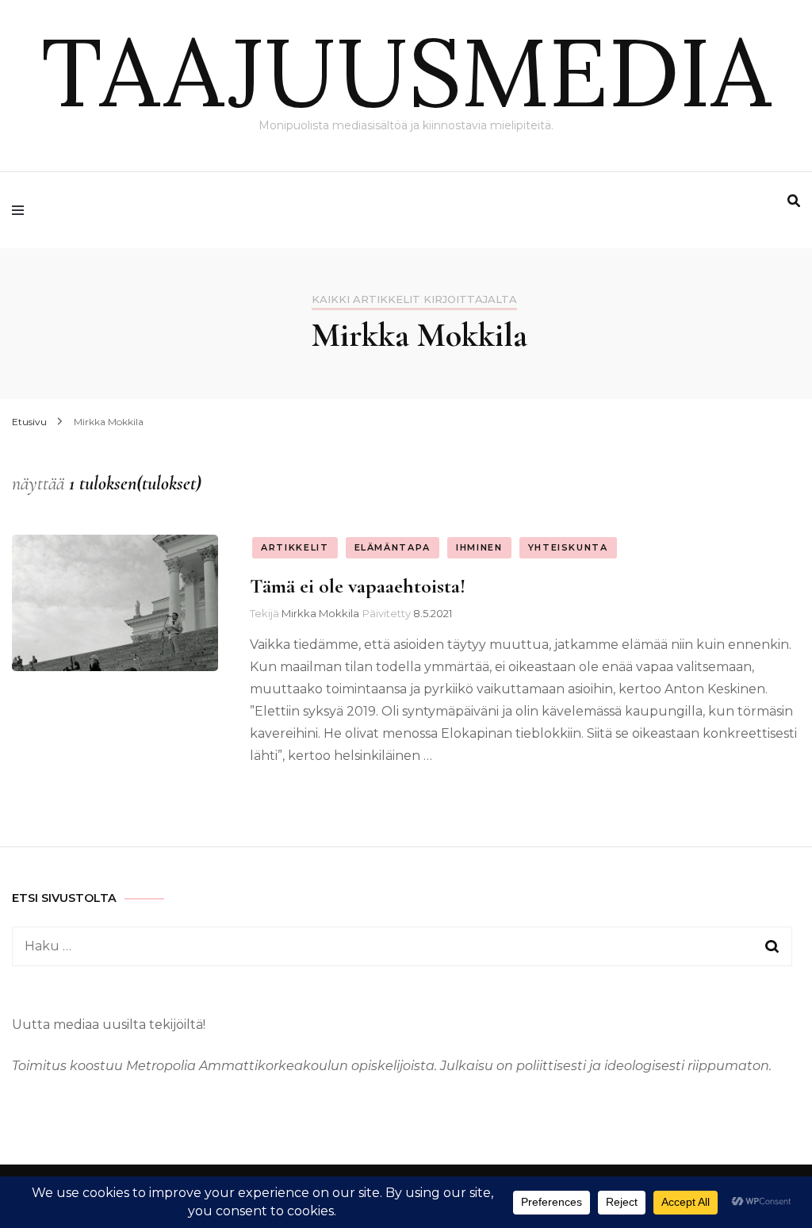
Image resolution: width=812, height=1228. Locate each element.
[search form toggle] (793, 201)
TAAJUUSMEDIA (406, 71)
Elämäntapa (392, 547)
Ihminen (479, 547)
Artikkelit (295, 547)
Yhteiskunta (568, 547)
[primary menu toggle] (22, 210)
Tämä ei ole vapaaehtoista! (357, 586)
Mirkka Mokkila (320, 613)
